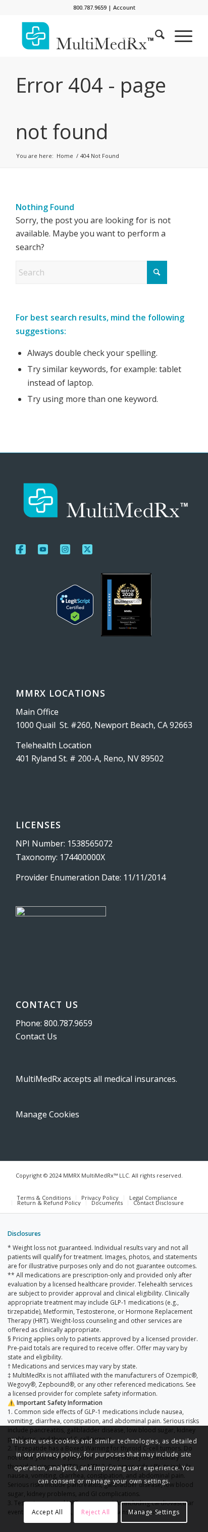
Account (124, 7)
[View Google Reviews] (126, 606)
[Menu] (178, 36)
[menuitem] (115, 38)
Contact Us (36, 1036)
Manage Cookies (47, 1114)
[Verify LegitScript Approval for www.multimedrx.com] (75, 606)
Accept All (47, 1512)
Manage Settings (153, 1512)
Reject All (95, 1512)
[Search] (155, 36)
